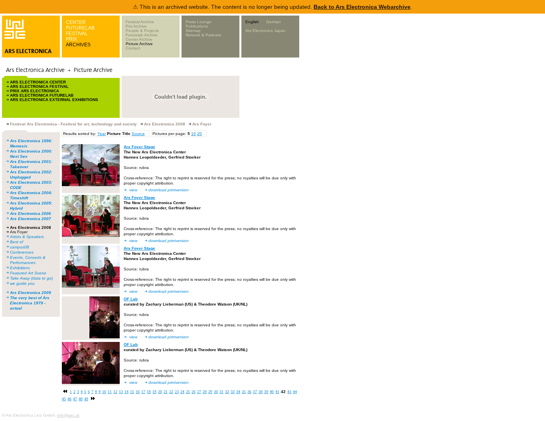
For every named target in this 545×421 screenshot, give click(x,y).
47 (75, 399)
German (273, 22)
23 (177, 391)
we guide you (22, 283)
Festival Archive (140, 22)
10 (193, 133)
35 (244, 391)
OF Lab (131, 299)
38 (261, 391)
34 (238, 391)
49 (86, 399)
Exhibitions (20, 268)
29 (210, 391)
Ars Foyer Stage (139, 147)
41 (277, 391)
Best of (16, 242)
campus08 (19, 247)
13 (121, 391)
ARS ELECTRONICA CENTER (38, 82)
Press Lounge (198, 22)
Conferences (22, 252)
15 (132, 391)
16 (138, 391)
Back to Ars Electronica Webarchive (362, 7)
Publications (197, 26)
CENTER (76, 22)
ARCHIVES (78, 45)
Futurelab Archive (142, 35)
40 (272, 391)
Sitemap (193, 30)
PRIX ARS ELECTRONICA (34, 91)
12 (115, 391)
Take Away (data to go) (31, 278)
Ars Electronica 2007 (30, 218)
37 (255, 391)
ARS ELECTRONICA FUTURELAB (41, 95)
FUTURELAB (80, 28)
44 (295, 391)
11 (110, 391)
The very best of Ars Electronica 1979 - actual (29, 303)
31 (221, 391)
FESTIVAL (77, 33)
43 (289, 391)
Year (101, 133)
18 (149, 391)
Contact (133, 48)
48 (81, 399)
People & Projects (142, 30)
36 (249, 391)
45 (64, 399)
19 (154, 391)
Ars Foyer (19, 232)
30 (216, 391)
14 (126, 391)
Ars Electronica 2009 (30, 292)
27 (199, 391)
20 (199, 133)
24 (182, 391)
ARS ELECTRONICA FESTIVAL (39, 86)
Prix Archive (136, 26)
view (133, 190)
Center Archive (139, 39)
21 (166, 391)
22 (171, 391)
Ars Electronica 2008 (30, 227)
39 (266, 391)
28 (205, 391)
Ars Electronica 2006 (30, 213)
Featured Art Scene (28, 273)
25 (188, 391)
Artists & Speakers (27, 236)
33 (233, 391)
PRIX (71, 39)
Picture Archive (139, 44)
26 (193, 391)
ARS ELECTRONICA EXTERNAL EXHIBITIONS (54, 99)
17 (143, 391)
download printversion (168, 190)
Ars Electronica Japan (265, 30)
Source (138, 133)
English (252, 22)
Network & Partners (203, 35)
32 (227, 391)
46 (69, 399)
